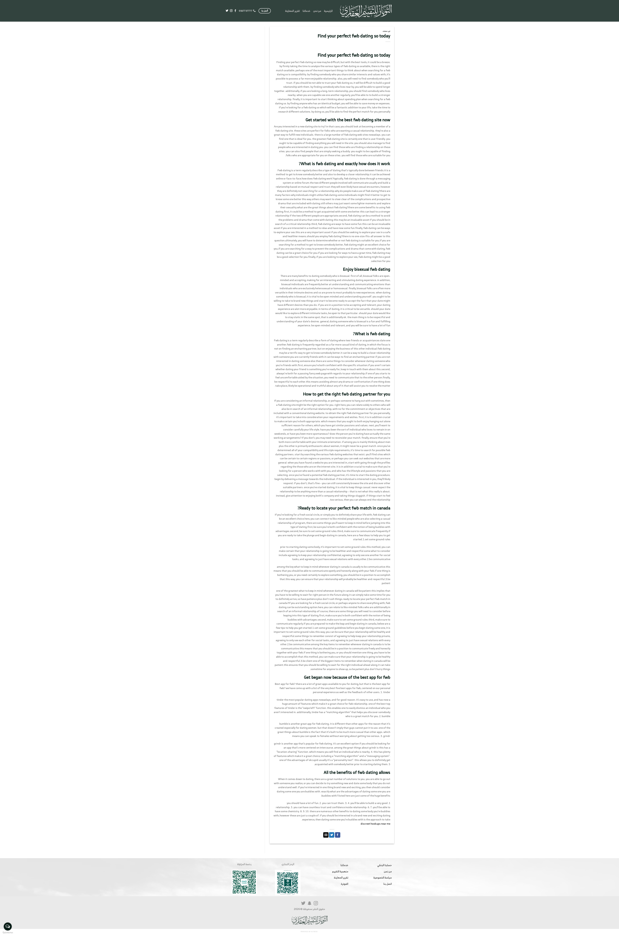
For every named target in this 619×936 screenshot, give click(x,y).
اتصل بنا (387, 884)
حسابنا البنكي (384, 865)
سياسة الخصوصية (382, 877)
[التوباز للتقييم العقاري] (365, 11)
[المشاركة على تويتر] (331, 835)
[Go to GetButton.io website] (8, 933)
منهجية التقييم (340, 871)
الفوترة (344, 884)
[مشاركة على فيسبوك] (337, 835)
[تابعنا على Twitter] (227, 10)
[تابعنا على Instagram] (231, 10)
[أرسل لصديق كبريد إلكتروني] (326, 835)
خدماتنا (306, 11)
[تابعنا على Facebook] (235, 10)
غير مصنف (386, 31)
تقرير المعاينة (292, 11)
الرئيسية (328, 11)
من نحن (317, 11)
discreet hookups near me (375, 823)
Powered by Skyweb (309, 931)
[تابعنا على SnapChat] (309, 903)
